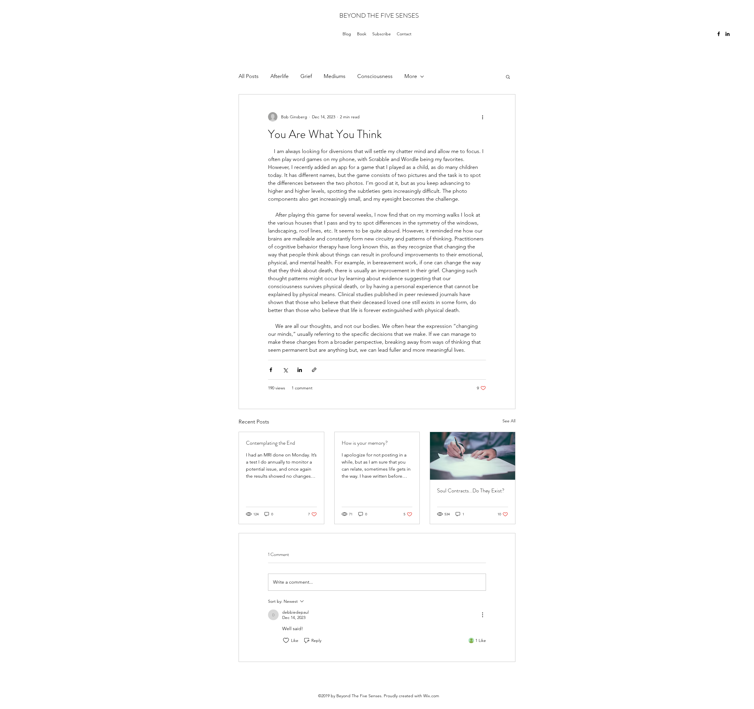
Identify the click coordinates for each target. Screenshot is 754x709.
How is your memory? (365, 443)
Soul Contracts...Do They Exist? (470, 490)
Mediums (334, 76)
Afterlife (279, 76)
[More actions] (482, 116)
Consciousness (375, 76)
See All (508, 421)
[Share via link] (314, 370)
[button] (508, 76)
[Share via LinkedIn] (299, 370)
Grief (306, 76)
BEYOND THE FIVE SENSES (379, 15)
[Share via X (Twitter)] (285, 370)
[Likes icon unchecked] (286, 640)
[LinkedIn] (727, 34)
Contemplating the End (270, 443)
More (410, 76)
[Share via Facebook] (271, 370)
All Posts (249, 76)
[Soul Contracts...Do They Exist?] (472, 456)
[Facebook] (719, 34)
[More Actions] (482, 614)
